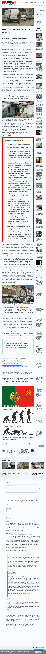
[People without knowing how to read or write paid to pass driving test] (39, 197)
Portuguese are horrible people (38, 295)
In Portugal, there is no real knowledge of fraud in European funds (39, 49)
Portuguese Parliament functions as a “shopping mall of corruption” (14, 360)
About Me (31, 2)
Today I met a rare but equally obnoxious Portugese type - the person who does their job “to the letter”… (39, 379)
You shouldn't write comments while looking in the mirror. (39, 320)
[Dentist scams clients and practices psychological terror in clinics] (39, 174)
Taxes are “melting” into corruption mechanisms (39, 127)
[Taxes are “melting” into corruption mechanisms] (39, 122)
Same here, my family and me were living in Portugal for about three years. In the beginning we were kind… (40, 400)
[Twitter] (14, 444)
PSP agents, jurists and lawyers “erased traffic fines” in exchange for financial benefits (17, 361)
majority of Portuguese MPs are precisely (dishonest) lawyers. (18, 348)
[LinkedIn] (30, 444)
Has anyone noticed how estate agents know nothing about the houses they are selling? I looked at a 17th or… (40, 368)
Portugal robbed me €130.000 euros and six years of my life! (39, 282)
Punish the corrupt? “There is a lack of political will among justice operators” (39, 70)
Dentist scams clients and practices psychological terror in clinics (39, 179)
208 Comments (25, 473)
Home (22, 2)
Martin (12, 573)
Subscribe (41, 446)
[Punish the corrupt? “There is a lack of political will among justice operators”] (39, 66)
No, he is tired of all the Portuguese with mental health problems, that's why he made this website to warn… (40, 310)
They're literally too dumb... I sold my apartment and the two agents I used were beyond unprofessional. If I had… (39, 343)
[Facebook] (6, 444)
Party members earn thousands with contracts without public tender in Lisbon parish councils (39, 191)
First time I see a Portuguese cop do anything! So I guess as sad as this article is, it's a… (40, 299)
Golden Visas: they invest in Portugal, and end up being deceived (13, 358)
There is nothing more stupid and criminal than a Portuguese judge (39, 351)
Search (42, 10)
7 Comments (24, 34)
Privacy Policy (36, 2)
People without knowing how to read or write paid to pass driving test (39, 202)
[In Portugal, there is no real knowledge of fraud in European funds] (39, 44)
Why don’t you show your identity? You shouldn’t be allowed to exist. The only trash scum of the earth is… (39, 422)
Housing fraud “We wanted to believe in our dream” (39, 81)
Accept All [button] (43, 652)
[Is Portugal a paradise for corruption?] (39, 35)
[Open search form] (43, 2)
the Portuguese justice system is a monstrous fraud (18, 48)
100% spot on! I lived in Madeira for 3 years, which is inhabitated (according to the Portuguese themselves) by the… (40, 411)
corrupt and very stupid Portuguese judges (25, 246)
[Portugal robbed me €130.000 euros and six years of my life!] (23, 465)
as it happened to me (22, 187)
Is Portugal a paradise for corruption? (40, 40)
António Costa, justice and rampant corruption (10, 363)
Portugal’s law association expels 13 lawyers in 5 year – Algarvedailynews (15, 366)
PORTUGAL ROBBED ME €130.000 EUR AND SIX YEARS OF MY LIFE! (18, 384)
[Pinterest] (22, 444)
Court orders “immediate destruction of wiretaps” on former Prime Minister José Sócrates (39, 268)
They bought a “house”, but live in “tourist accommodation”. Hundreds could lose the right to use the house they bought (39, 103)
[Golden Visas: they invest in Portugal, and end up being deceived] (39, 86)
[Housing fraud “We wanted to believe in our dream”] (39, 76)
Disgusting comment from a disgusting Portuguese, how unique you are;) (39, 390)
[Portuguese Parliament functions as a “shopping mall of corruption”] (39, 55)
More (40, 2)
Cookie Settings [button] (38, 652)
